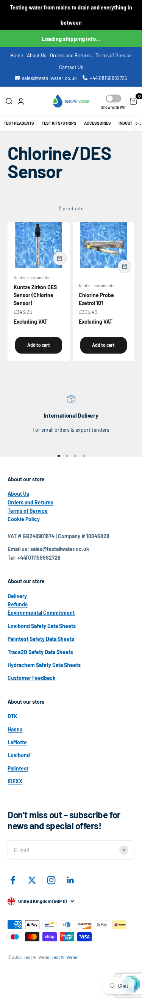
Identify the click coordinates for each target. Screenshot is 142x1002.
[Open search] (9, 101)
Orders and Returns (71, 55)
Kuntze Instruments (31, 277)
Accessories (97, 123)
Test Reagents (19, 123)
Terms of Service (113, 55)
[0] (133, 101)
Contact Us (71, 67)
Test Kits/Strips (59, 123)
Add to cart (38, 345)
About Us (36, 55)
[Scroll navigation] (135, 123)
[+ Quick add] (60, 258)
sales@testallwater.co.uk (49, 78)
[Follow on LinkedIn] (71, 880)
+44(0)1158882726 (108, 78)
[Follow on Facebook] (13, 880)
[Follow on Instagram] (51, 880)
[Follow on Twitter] (32, 880)
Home (16, 55)
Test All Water (64, 957)
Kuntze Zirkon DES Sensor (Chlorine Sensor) (35, 295)
